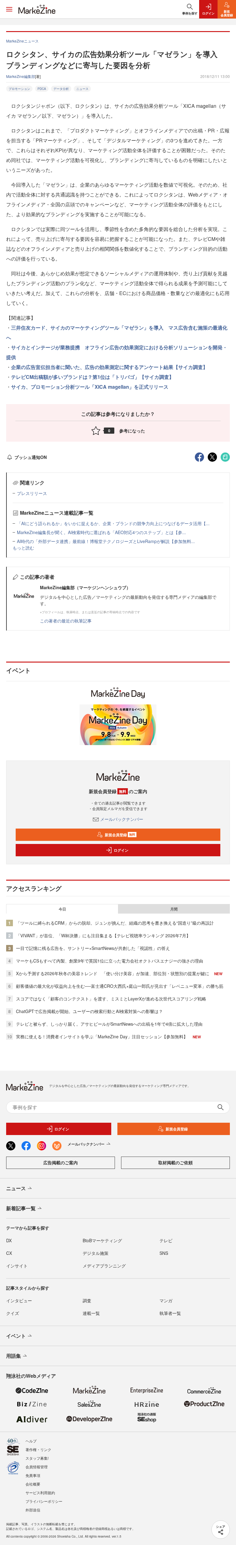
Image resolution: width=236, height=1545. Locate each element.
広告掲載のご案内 (60, 1162)
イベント (16, 1335)
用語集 (13, 1355)
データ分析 (61, 89)
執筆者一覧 (170, 1313)
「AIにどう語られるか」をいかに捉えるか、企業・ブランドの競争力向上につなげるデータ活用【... (113, 523)
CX (9, 1253)
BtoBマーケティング (102, 1240)
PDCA (41, 89)
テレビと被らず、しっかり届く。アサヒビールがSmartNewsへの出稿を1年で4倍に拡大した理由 (109, 1024)
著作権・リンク (38, 1449)
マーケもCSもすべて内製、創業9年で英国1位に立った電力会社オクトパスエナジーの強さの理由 (109, 961)
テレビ (165, 1240)
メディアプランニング (104, 1266)
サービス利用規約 (40, 1492)
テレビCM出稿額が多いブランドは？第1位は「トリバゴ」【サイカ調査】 (92, 376)
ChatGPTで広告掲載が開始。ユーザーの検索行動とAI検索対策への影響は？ (89, 1011)
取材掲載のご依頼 (175, 1162)
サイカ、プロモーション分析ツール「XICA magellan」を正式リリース (89, 386)
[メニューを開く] (9, 9)
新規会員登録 (120, 834)
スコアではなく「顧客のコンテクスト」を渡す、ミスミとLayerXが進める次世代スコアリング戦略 (111, 999)
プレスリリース (32, 493)
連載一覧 (91, 1313)
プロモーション (19, 89)
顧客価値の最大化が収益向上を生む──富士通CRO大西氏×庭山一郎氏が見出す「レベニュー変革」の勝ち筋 (119, 986)
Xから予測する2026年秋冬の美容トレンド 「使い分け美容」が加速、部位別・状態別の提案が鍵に (112, 973)
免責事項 (33, 1475)
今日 (62, 909)
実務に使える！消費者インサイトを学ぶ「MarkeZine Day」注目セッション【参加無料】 (102, 1036)
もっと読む (23, 548)
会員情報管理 (37, 1466)
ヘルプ (31, 1440)
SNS (163, 1253)
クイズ (12, 1313)
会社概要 (33, 1483)
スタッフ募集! (37, 1458)
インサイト (17, 1266)
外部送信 (33, 1509)
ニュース (82, 89)
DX (9, 1240)
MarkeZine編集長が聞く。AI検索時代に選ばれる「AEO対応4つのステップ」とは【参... (101, 532)
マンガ (165, 1300)
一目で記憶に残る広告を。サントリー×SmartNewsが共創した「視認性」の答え (93, 948)
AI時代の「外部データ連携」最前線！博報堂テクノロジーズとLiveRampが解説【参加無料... (106, 541)
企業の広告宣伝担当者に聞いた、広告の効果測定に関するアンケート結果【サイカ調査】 (109, 367)
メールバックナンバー (121, 819)
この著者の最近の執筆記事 (66, 621)
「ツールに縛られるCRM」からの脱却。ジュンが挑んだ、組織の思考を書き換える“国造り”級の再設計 (115, 923)
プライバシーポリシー (44, 1501)
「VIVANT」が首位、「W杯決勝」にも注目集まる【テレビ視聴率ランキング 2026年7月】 (103, 935)
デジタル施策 (95, 1253)
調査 (87, 1300)
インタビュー (19, 1300)
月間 (174, 909)
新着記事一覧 (21, 1208)
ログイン (121, 850)
